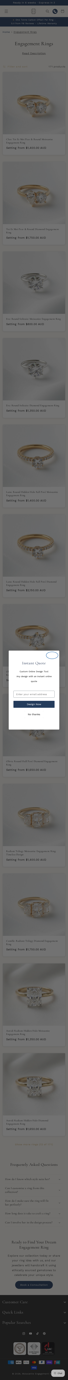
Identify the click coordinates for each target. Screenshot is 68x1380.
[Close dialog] (52, 655)
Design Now (34, 704)
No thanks (34, 714)
